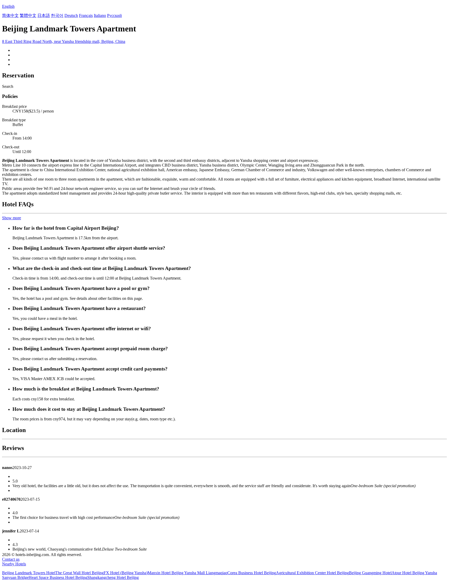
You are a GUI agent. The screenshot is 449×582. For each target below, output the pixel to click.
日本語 (43, 15)
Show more (11, 218)
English (8, 6)
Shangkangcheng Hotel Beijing (113, 577)
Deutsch (71, 15)
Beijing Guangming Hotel (370, 573)
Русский (114, 15)
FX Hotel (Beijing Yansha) (126, 573)
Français (86, 15)
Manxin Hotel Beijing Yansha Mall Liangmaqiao (187, 573)
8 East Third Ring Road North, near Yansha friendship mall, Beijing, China (63, 41)
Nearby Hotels (14, 564)
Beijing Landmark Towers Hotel (28, 573)
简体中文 (10, 15)
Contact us (10, 559)
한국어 (57, 15)
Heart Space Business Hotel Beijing (58, 577)
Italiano (100, 15)
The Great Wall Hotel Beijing (79, 573)
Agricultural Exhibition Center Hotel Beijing (312, 573)
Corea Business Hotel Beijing (251, 573)
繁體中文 (28, 15)
